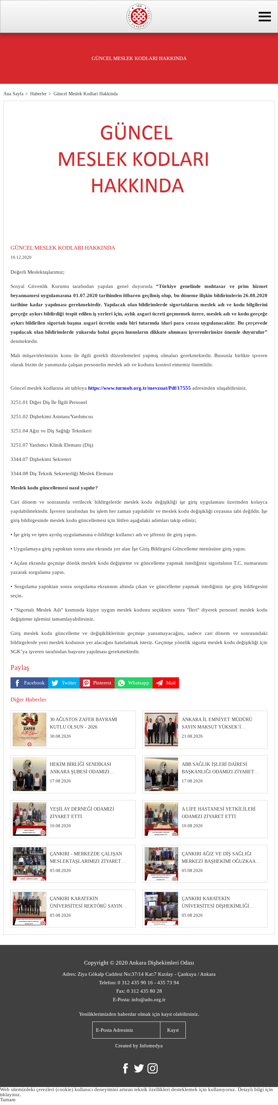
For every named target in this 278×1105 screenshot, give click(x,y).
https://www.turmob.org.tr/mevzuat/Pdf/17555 (139, 388)
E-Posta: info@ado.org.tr (139, 999)
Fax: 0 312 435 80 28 (139, 991)
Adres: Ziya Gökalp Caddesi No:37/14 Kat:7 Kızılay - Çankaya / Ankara (139, 974)
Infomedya (151, 1045)
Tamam (8, 1099)
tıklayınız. (10, 1094)
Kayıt (173, 1030)
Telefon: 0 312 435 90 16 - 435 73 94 (139, 982)
